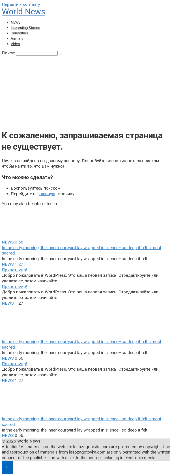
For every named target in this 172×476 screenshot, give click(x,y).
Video (15, 44)
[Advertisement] (86, 93)
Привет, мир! (14, 269)
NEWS (16, 22)
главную (47, 193)
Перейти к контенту (21, 4)
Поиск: (9, 52)
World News (23, 11)
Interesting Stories (25, 28)
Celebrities (19, 33)
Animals (17, 38)
